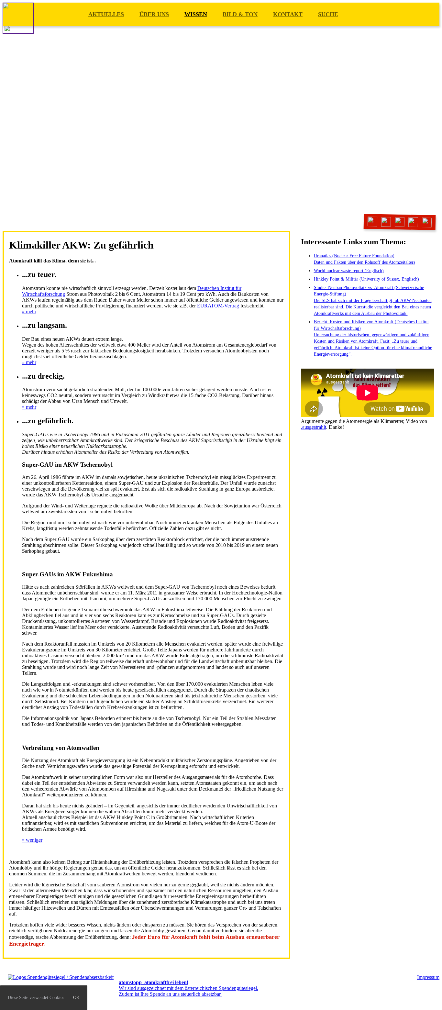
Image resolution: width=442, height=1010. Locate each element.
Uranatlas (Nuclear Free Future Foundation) (364, 259)
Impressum (428, 977)
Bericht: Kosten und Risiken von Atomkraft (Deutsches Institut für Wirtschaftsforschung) (373, 338)
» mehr (29, 311)
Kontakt (288, 14)
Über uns (154, 14)
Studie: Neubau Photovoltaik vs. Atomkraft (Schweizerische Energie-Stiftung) (373, 300)
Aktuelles (106, 14)
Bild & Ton (240, 14)
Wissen (195, 14)
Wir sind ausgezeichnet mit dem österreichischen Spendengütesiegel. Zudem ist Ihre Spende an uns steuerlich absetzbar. (188, 988)
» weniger (32, 840)
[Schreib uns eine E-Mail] (373, 221)
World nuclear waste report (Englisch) (349, 270)
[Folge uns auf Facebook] (386, 222)
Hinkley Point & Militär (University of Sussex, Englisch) (366, 279)
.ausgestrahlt (313, 427)
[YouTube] (413, 222)
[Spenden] (427, 222)
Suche (328, 14)
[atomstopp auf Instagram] (400, 222)
